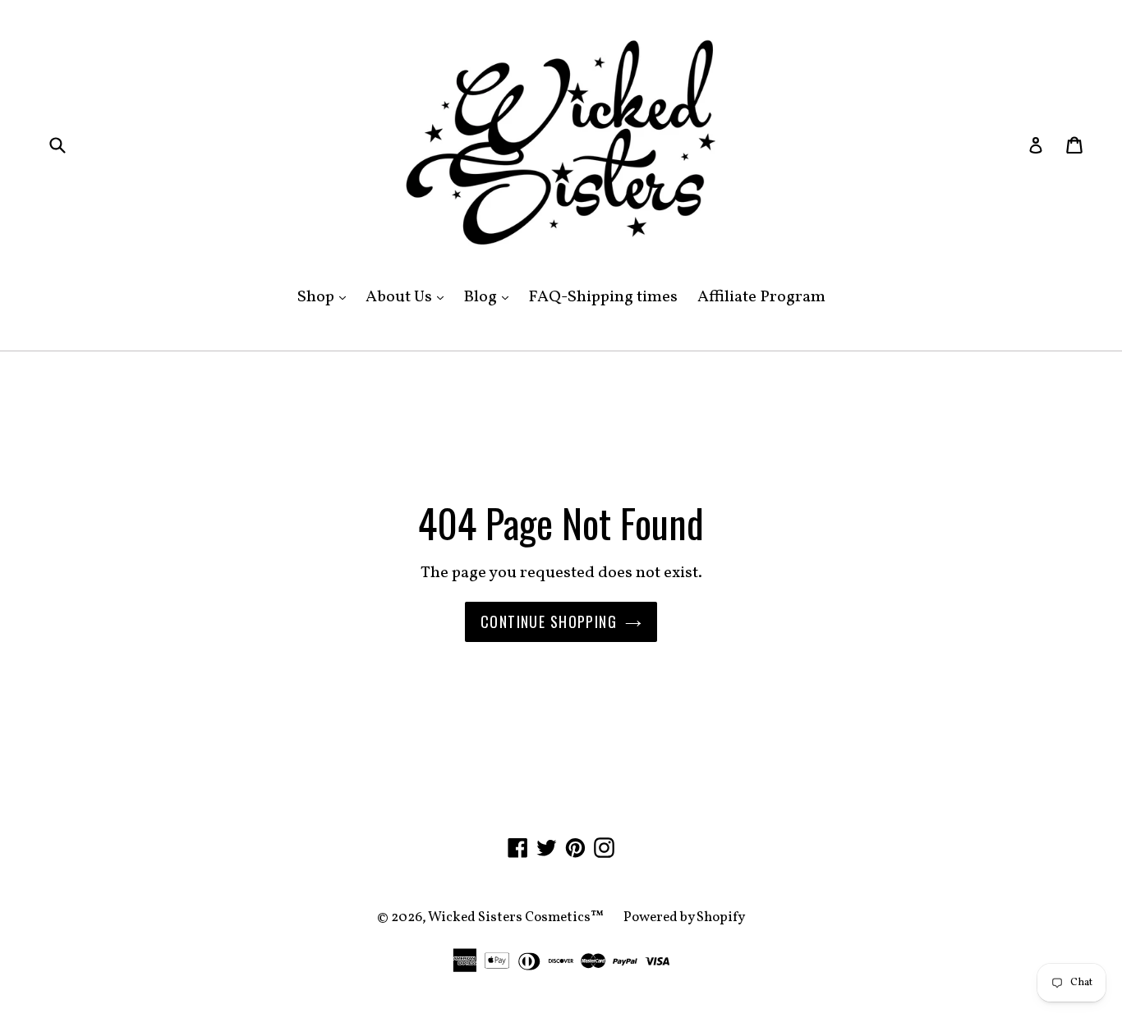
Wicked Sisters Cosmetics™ (516, 917)
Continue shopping (549, 621)
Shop (325, 297)
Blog (490, 297)
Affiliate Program (761, 297)
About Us (409, 297)
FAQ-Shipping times (603, 297)
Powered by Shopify (684, 917)
